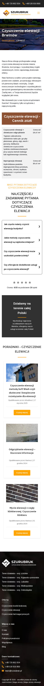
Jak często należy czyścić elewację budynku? (16, 226)
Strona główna (8, 41)
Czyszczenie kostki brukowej (14, 606)
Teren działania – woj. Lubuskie (15, 582)
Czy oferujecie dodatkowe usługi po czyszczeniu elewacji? (20, 267)
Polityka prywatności (11, 638)
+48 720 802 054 (12, 4)
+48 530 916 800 (33, 4)
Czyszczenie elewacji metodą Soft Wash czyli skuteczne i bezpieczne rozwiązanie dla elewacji (22, 391)
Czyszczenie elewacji (11, 610)
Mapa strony (18, 682)
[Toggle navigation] (38, 13)
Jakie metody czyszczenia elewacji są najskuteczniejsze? (19, 240)
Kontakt (5, 634)
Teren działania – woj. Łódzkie (15, 573)
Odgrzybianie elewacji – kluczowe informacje (22, 451)
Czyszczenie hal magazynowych (15, 614)
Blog (4, 647)
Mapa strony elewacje (32, 682)
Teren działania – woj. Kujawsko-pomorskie (20, 578)
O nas (4, 630)
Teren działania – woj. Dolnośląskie (17, 590)
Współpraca (7, 643)
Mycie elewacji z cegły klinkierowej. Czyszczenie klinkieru (22, 511)
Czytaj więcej (22, 412)
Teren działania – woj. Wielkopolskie (17, 586)
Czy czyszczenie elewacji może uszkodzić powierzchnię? (19, 253)
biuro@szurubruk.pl (13, 671)
